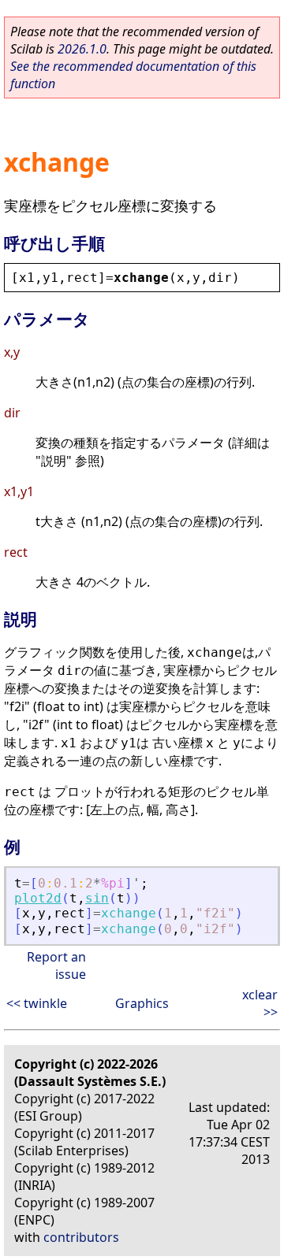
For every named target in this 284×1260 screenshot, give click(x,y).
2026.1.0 (82, 48)
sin (97, 898)
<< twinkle (36, 1003)
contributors (81, 1237)
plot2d (38, 898)
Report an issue (56, 965)
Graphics (142, 1003)
